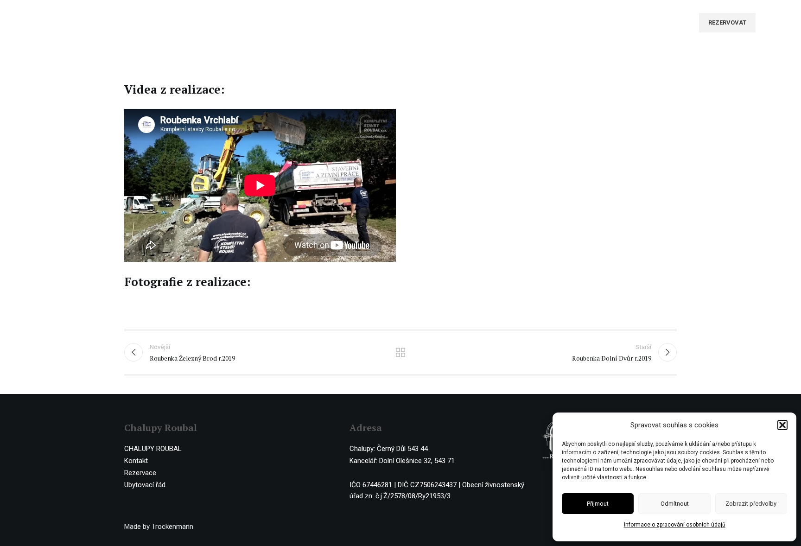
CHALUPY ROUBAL (153, 448)
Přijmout (598, 503)
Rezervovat (727, 22)
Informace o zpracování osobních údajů (674, 524)
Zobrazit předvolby (750, 503)
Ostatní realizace (401, 352)
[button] (782, 425)
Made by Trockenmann (158, 526)
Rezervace (140, 473)
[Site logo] (73, 22)
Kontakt (136, 461)
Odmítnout (675, 503)
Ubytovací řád (144, 485)
